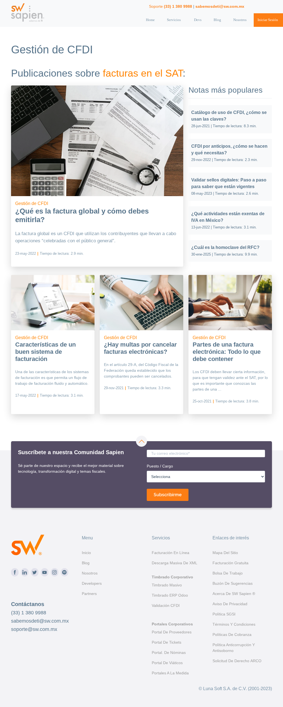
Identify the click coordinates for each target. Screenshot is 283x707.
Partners (89, 593)
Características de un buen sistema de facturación (45, 352)
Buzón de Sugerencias (233, 583)
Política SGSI (224, 614)
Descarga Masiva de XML (174, 563)
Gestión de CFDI (31, 203)
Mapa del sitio (225, 552)
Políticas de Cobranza (232, 634)
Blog (217, 20)
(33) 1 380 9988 (28, 612)
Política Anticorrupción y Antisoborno (234, 648)
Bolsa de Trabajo (228, 573)
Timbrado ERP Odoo (170, 595)
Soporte (170, 6)
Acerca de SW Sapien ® (234, 593)
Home (150, 20)
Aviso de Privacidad (230, 604)
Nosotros (240, 20)
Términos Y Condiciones (234, 624)
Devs (197, 20)
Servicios (174, 20)
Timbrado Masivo (167, 585)
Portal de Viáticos (167, 663)
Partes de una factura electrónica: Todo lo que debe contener (227, 352)
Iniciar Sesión (268, 20)
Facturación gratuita (230, 563)
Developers (92, 583)
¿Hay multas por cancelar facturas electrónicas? (140, 348)
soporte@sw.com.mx (34, 629)
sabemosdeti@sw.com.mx (40, 621)
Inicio (86, 552)
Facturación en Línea (170, 552)
